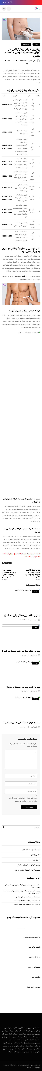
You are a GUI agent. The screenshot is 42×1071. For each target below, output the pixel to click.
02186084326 (7, 104)
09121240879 (7, 148)
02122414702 (7, 176)
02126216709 (7, 188)
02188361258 (7, 236)
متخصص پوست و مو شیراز (31, 937)
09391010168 (7, 132)
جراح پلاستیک (26, 44)
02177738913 (7, 213)
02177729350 (7, 209)
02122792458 (7, 161)
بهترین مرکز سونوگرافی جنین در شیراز (22, 723)
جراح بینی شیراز (35, 977)
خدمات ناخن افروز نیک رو (23, 897)
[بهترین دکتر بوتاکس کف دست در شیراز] (21, 635)
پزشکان (36, 44)
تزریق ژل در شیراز (34, 957)
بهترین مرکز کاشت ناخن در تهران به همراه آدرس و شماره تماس (32, 574)
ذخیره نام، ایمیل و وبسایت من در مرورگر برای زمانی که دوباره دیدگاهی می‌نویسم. (23, 800)
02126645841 (7, 145)
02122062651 (7, 119)
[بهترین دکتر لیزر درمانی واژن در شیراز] (21, 600)
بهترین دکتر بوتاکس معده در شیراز (23, 687)
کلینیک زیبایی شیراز (34, 947)
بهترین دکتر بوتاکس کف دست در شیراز (21, 651)
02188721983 (7, 224)
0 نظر (13, 61)
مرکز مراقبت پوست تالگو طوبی (31, 850)
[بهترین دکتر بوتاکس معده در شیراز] (21, 671)
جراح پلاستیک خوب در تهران (17, 276)
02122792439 (7, 164)
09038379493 (7, 196)
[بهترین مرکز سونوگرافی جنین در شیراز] (21, 707)
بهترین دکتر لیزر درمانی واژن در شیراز (22, 615)
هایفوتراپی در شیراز (34, 967)
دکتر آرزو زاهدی (35, 855)
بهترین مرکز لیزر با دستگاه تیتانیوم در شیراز (27, 870)
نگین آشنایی (32, 61)
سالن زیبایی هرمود (34, 860)
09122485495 (7, 199)
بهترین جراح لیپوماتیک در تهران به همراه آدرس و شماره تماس (9, 574)
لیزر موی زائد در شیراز (33, 987)
